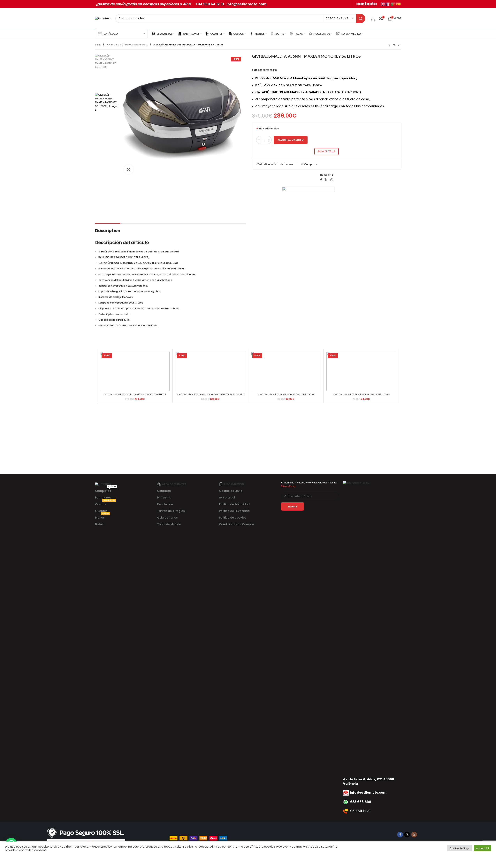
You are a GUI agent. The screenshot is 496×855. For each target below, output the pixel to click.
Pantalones (103, 497)
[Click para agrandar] (129, 169)
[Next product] (398, 45)
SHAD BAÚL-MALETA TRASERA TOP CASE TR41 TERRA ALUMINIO (210, 394)
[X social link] (326, 180)
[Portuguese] (393, 3)
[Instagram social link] (414, 834)
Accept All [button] (482, 848)
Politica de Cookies (232, 518)
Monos (102, 517)
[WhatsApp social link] (331, 180)
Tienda (106, 484)
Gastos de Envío (230, 491)
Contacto (164, 491)
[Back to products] (394, 45)
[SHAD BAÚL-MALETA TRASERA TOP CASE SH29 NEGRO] (361, 371)
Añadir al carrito (291, 140)
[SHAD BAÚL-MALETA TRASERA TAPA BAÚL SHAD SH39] (285, 371)
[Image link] (86, 837)
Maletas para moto (136, 44)
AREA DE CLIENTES (174, 484)
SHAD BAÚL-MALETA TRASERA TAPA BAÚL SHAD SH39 (285, 394)
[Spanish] (398, 3)
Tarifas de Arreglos (171, 511)
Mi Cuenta (164, 497)
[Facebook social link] (321, 180)
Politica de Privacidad (234, 504)
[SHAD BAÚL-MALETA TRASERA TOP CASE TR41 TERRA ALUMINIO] (210, 371)
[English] (383, 3)
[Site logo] (103, 18)
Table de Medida (169, 524)
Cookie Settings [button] (459, 848)
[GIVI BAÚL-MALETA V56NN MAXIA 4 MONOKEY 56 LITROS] (135, 371)
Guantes (101, 511)
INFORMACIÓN (234, 484)
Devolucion (165, 504)
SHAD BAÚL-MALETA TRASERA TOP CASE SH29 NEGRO (361, 394)
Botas (99, 524)
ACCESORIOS (113, 44)
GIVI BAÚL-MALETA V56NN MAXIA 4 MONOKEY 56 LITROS (135, 394)
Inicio (98, 44)
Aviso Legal (227, 497)
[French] (388, 3)
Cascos (105, 503)
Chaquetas (105, 490)
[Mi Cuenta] (373, 18)
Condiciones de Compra (236, 524)
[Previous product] (389, 45)
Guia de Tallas (167, 518)
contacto (366, 4)
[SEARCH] (360, 18)
